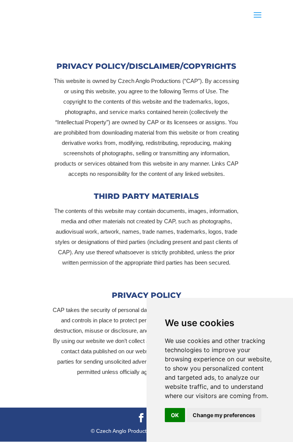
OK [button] (175, 415)
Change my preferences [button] (224, 415)
